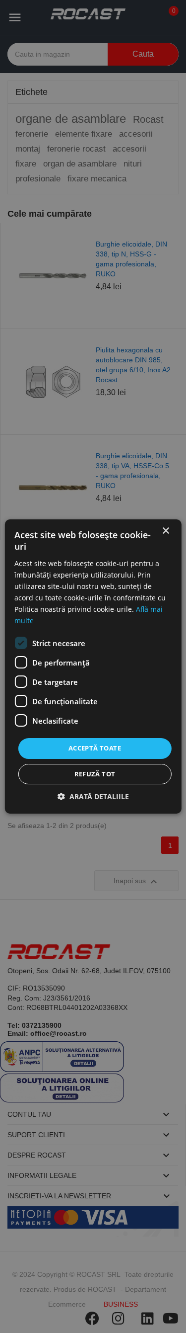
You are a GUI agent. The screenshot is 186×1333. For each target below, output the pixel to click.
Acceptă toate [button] (94, 748)
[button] (93, 796)
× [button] (165, 531)
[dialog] (93, 666)
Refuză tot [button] (95, 773)
